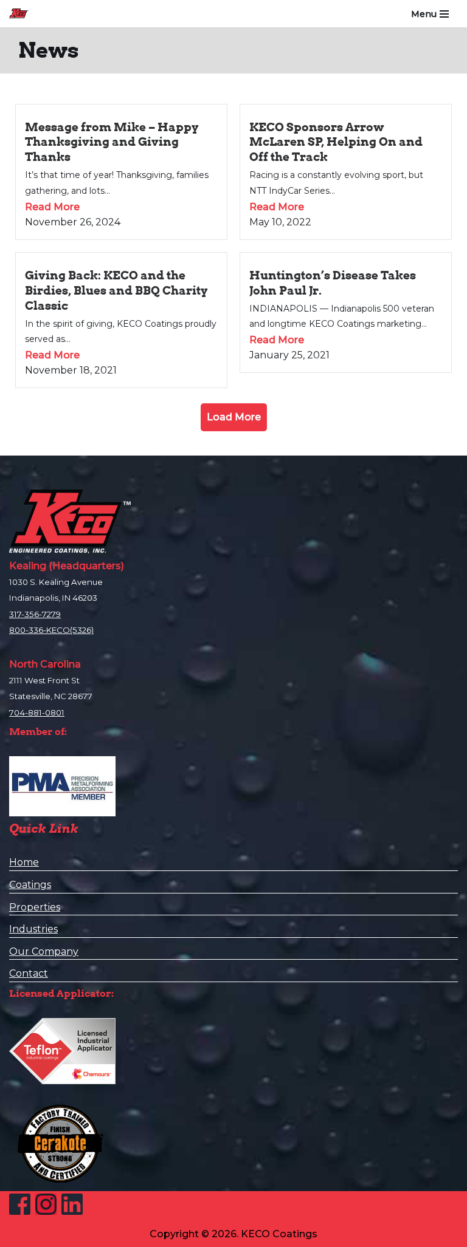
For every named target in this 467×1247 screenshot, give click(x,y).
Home (24, 862)
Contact (28, 973)
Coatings (30, 884)
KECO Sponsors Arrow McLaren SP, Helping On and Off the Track (336, 142)
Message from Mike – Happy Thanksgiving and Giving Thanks (112, 142)
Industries (33, 929)
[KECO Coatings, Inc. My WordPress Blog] (22, 14)
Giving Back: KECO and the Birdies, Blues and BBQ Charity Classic (116, 290)
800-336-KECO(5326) (51, 630)
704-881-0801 (36, 712)
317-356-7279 (35, 614)
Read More (52, 207)
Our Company (43, 951)
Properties (34, 907)
